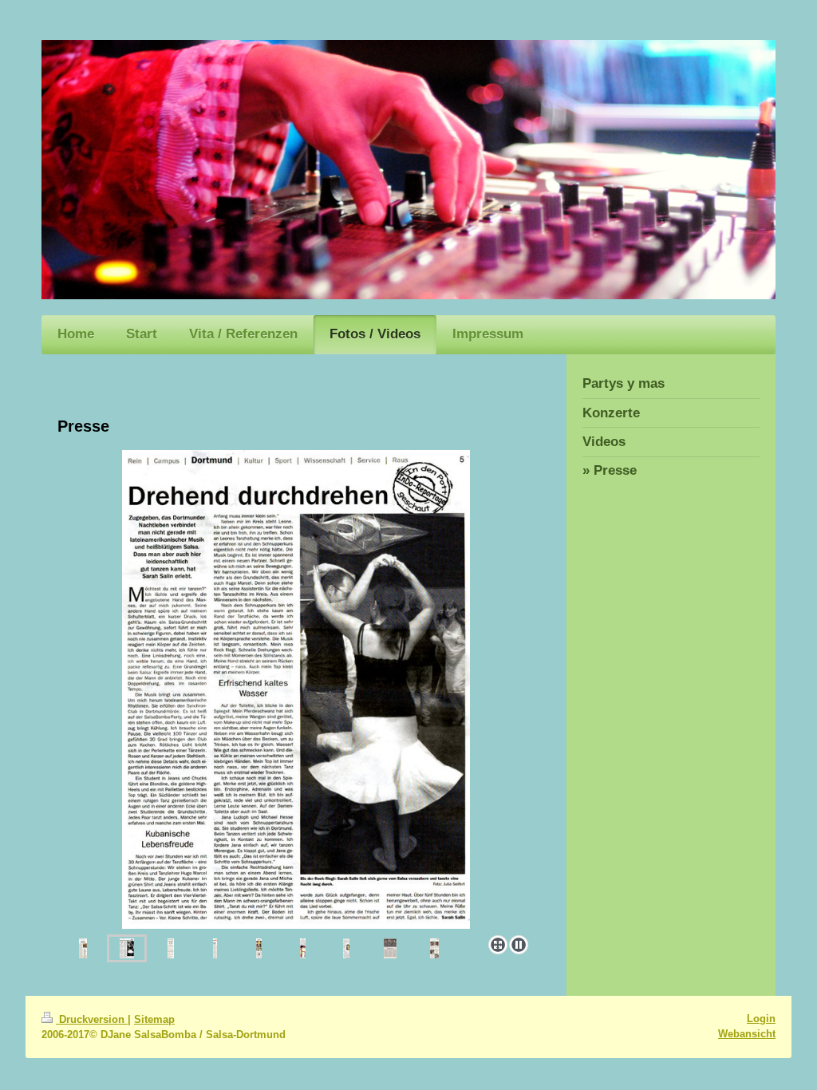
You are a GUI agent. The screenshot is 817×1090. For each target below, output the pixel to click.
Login (761, 1019)
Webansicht (747, 1034)
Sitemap (154, 1019)
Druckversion (92, 1019)
